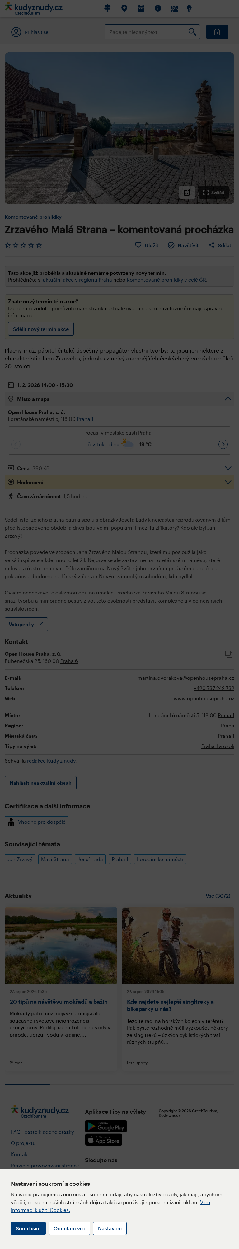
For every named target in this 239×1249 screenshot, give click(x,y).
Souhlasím (28, 1228)
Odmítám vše (69, 1228)
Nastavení (110, 1228)
